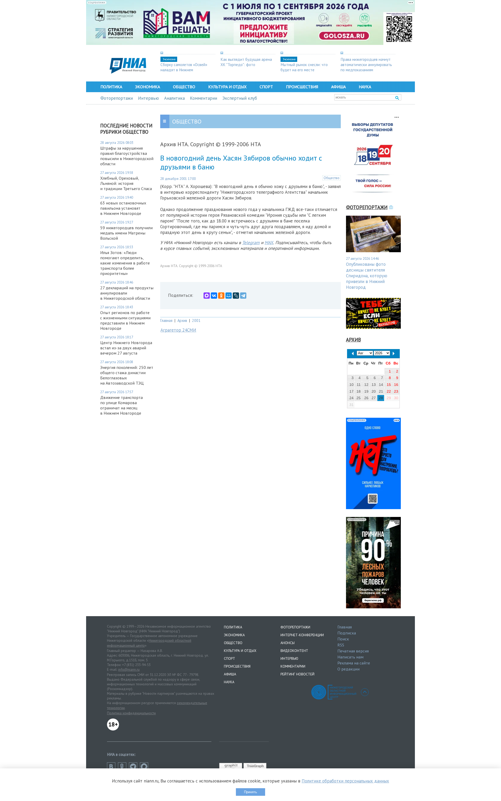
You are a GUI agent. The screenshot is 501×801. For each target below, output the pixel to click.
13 (374, 384)
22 (389, 391)
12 (366, 384)
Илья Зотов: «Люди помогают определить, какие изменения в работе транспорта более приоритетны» (125, 263)
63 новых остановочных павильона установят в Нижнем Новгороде (123, 208)
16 (396, 384)
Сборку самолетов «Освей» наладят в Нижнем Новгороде (183, 70)
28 (381, 398)
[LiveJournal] (236, 295)
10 (351, 384)
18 (358, 391)
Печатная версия (353, 650)
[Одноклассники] (221, 295)
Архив (182, 320)
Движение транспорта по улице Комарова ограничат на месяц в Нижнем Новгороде (121, 405)
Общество (184, 86)
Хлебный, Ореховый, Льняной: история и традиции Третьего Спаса (126, 183)
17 (351, 391)
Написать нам (350, 656)
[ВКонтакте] (214, 295)
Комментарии (203, 98)
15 (389, 384)
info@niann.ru (129, 669)
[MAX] (207, 295)
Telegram (251, 242)
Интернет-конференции (302, 635)
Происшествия (302, 86)
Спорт (266, 86)
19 (366, 391)
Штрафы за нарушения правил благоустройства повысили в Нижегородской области (126, 155)
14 (381, 384)
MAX (269, 242)
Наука (365, 86)
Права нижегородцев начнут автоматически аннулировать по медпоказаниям (366, 64)
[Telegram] (243, 295)
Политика (111, 86)
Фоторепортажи (116, 98)
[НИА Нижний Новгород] (128, 72)
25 (358, 398)
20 (374, 391)
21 (381, 391)
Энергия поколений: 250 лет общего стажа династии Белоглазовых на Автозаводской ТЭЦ (126, 375)
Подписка (346, 632)
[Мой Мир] (228, 295)
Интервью (148, 98)
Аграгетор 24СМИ (178, 330)
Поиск (343, 638)
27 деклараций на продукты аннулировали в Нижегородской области (126, 293)
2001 (196, 320)
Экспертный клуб (239, 98)
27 (374, 398)
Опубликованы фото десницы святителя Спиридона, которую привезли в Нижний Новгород (366, 275)
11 (359, 384)
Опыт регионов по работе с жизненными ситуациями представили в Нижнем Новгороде (125, 320)
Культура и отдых (227, 86)
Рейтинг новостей (297, 674)
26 (366, 398)
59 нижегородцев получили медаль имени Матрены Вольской (126, 233)
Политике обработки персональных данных (345, 781)
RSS (340, 644)
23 (396, 391)
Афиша (338, 86)
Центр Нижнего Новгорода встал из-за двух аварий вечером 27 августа (126, 348)
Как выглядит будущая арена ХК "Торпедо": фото (246, 62)
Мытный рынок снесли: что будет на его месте (304, 67)
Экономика (147, 86)
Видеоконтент (294, 650)
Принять (250, 792)
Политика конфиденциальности (131, 713)
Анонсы (288, 642)
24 (351, 398)
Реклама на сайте (353, 662)
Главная (166, 320)
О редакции (348, 669)
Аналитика (174, 98)
